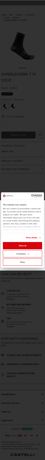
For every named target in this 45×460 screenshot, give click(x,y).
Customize (21, 254)
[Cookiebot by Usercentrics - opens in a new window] (31, 196)
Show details (31, 238)
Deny (22, 262)
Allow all (22, 245)
